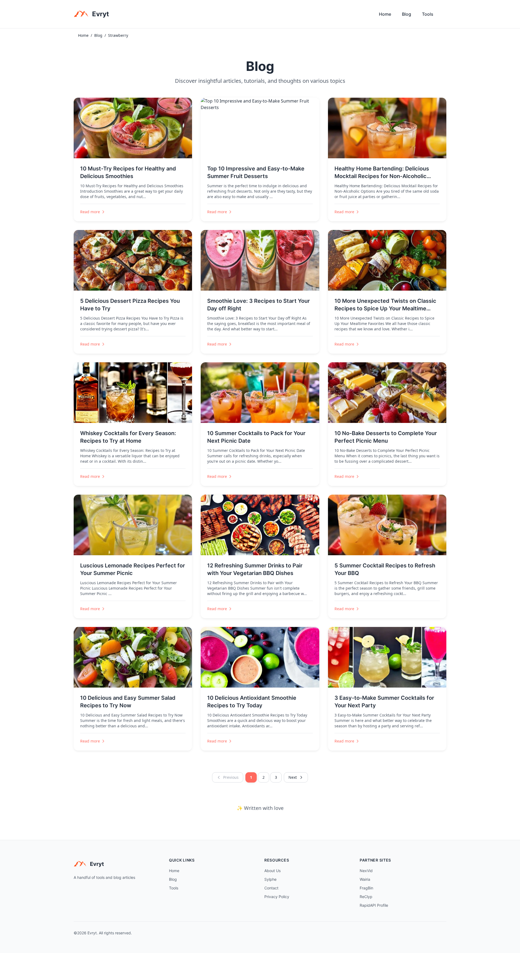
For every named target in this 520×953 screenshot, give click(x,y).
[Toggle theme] (444, 15)
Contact (271, 888)
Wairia (365, 879)
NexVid (366, 870)
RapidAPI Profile (374, 905)
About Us (272, 870)
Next (292, 777)
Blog (406, 14)
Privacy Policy (276, 896)
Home (385, 14)
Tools (427, 14)
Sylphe (270, 879)
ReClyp (366, 896)
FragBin (366, 888)
